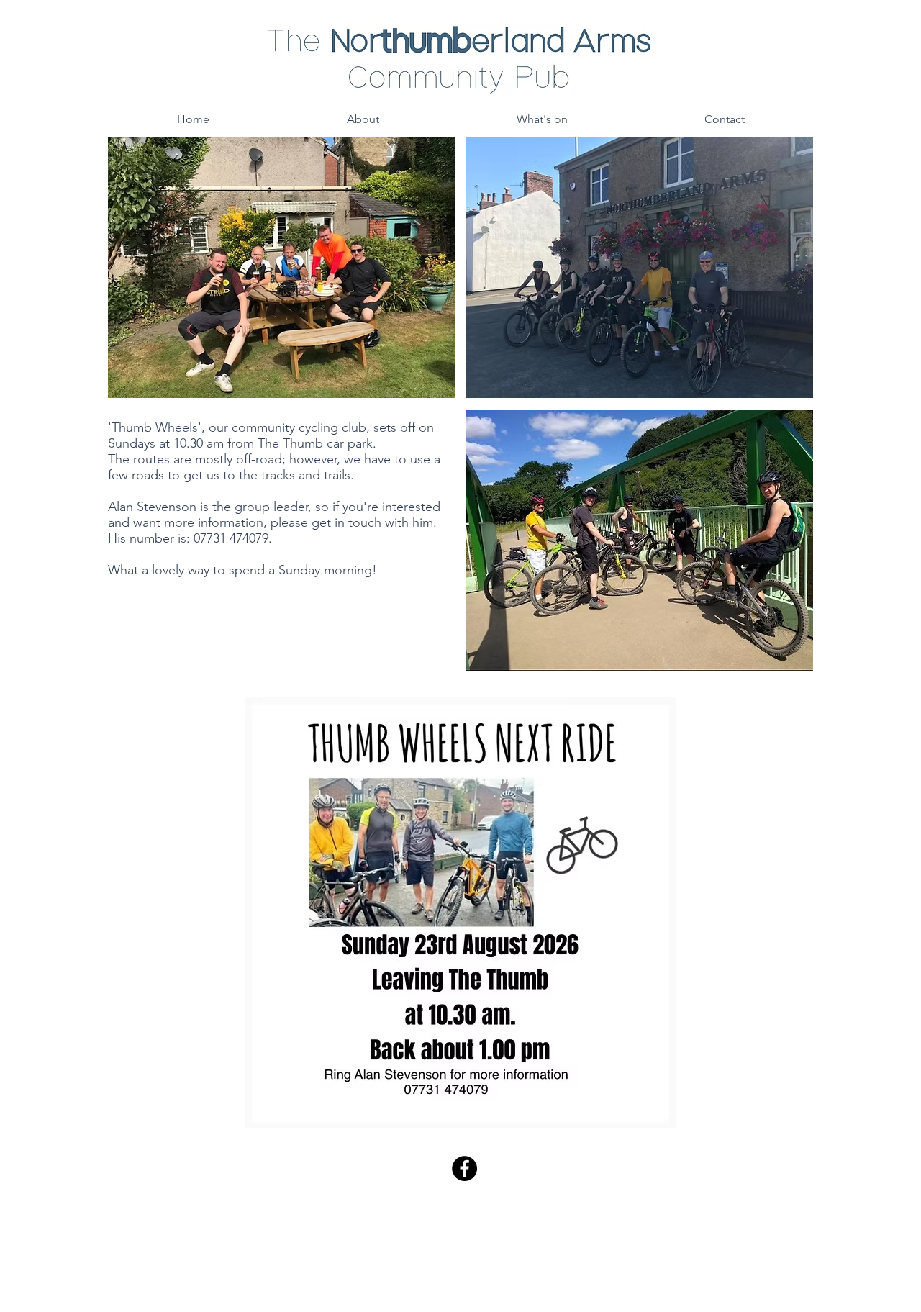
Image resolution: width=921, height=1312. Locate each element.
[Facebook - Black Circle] (464, 1168)
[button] (363, 119)
